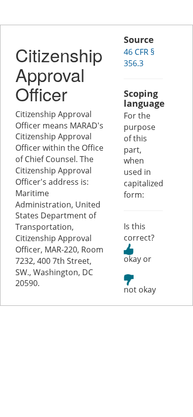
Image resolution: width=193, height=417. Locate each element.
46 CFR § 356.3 (139, 57)
